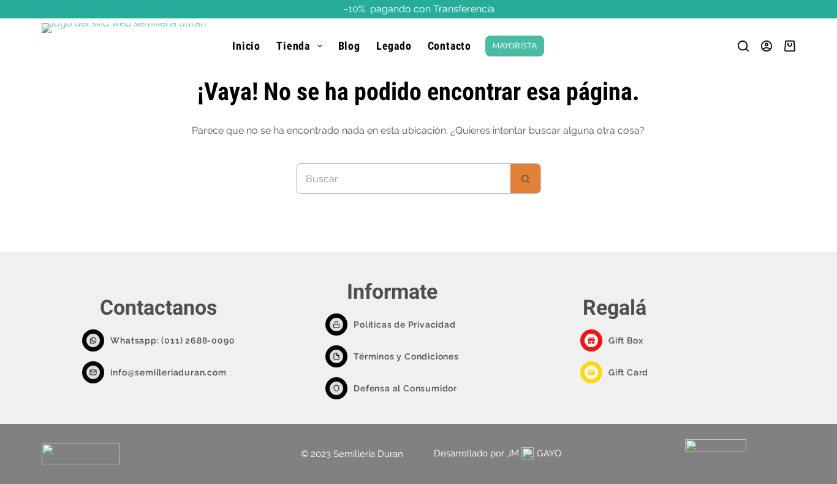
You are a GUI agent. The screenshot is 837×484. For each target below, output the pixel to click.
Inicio (246, 45)
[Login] (766, 46)
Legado (394, 45)
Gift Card (628, 372)
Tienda (293, 45)
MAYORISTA (515, 46)
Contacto (449, 45)
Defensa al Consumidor (405, 388)
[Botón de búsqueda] (525, 178)
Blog (349, 45)
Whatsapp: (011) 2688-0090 (172, 340)
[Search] (743, 46)
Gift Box (625, 340)
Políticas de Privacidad (404, 324)
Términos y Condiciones (406, 356)
